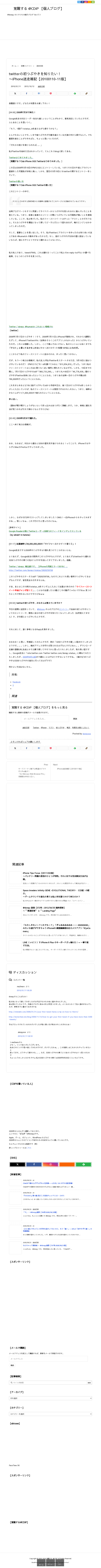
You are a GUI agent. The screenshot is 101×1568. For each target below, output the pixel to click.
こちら (28, 1147)
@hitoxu (41, 609)
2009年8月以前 (29, 656)
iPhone (44, 727)
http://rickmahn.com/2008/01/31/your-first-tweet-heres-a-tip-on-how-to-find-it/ (43, 1012)
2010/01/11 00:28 (24, 990)
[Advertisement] (51, 47)
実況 (68, 727)
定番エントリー (26, 66)
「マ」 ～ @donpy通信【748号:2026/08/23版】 (40, 1212)
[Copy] (86, 93)
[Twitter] (79, 2)
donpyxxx (87, 733)
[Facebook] (82, 2)
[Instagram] (86, 2)
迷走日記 (40, 66)
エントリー (64, 609)
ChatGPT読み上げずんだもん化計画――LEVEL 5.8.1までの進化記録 (47, 1183)
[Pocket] (50, 93)
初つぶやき (60, 727)
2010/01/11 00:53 (25, 1036)
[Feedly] (93, 2)
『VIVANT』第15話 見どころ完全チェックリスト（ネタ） (44, 1196)
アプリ (51, 727)
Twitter (36, 727)
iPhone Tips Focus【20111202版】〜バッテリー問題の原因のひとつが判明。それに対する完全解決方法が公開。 (55, 876)
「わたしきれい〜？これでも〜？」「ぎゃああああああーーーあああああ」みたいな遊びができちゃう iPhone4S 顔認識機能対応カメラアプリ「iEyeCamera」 (56, 928)
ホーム (14, 66)
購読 (75, 718)
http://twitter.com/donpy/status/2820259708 (31, 570)
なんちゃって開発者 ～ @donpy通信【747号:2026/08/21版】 (45, 1245)
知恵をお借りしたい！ (80, 727)
